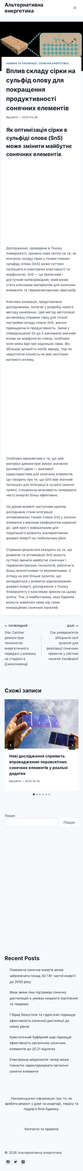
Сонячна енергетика (54, 63)
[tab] (34, 794)
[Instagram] (23, 1162)
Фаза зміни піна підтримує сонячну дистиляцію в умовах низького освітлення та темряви (44, 998)
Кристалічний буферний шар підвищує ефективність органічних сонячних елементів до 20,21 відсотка (41, 1043)
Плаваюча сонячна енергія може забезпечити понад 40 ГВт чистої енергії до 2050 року (42, 976)
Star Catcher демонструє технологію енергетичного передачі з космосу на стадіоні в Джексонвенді (20, 645)
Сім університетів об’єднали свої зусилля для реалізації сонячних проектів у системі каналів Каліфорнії (62, 642)
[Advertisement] (41, 202)
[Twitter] (15, 1162)
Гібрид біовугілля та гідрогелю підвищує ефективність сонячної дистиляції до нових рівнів (43, 1020)
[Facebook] (8, 1162)
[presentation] (41, 724)
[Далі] (72, 745)
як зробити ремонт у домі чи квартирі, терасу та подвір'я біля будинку (41, 1104)
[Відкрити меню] (74, 8)
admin (14, 117)
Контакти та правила (41, 1129)
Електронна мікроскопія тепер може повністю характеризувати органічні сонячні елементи (39, 1065)
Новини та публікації (21, 63)
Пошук (10, 816)
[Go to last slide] (11, 745)
